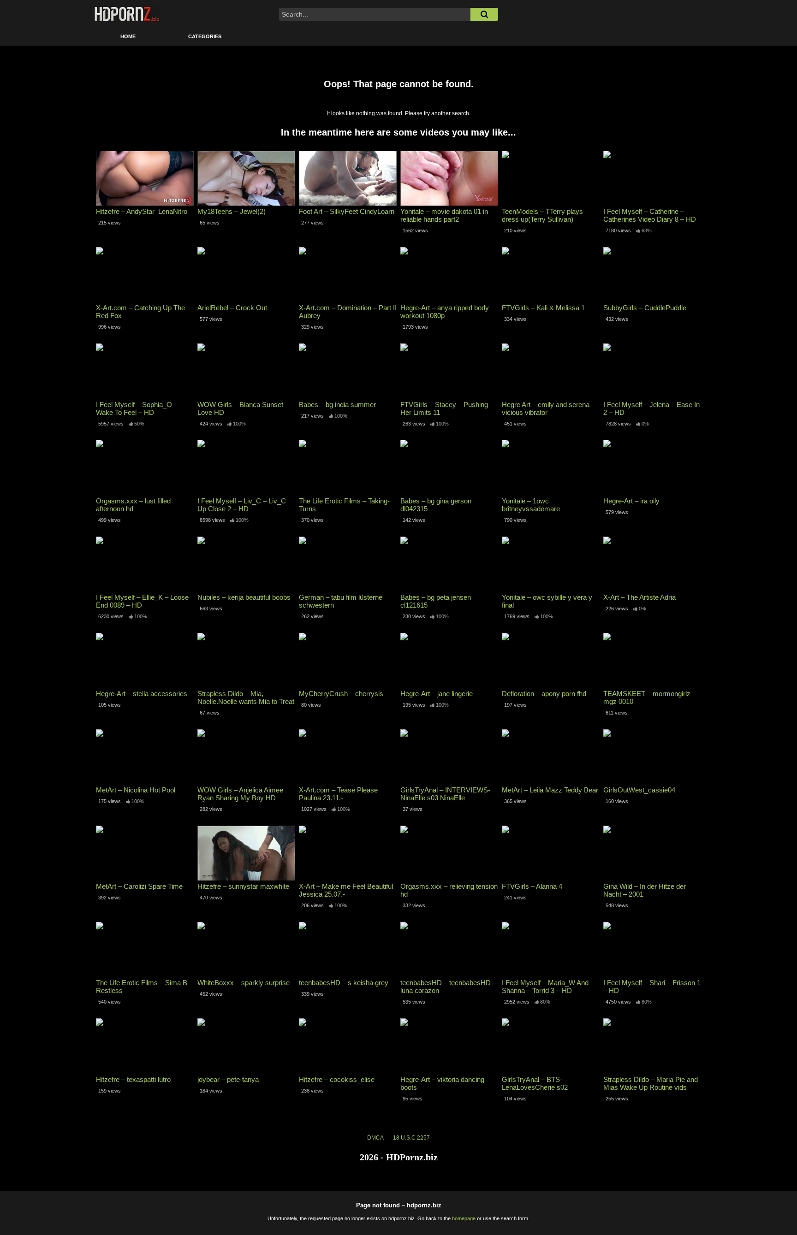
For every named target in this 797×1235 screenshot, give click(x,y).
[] (484, 14)
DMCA (375, 1138)
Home (128, 36)
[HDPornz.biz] (127, 14)
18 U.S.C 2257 (411, 1138)
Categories (204, 36)
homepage (464, 1218)
